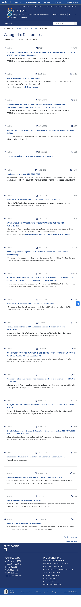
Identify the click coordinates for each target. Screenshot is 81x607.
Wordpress (55, 592)
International (37, 7)
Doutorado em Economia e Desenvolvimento (25, 523)
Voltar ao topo (71, 541)
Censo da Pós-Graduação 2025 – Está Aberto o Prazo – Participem (33, 200)
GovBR (4, 2)
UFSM (70, 592)
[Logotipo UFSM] (8, 13)
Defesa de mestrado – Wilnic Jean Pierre (23, 78)
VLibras (73, 14)
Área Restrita (72, 7)
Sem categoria (65, 234)
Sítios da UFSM (61, 7)
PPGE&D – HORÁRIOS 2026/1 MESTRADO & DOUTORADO (30, 156)
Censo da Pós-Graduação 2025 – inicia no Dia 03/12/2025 (30, 304)
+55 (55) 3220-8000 (13, 576)
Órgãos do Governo (72, 2)
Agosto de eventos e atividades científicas (24, 500)
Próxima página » (70, 537)
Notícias (35, 87)
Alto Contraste (60, 14)
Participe (47, 2)
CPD (75, 592)
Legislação (58, 2)
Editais (50, 234)
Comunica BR (17, 2)
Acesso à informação (33, 2)
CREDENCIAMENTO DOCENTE (36, 234)
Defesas (28, 87)
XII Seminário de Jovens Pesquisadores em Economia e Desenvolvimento (36, 457)
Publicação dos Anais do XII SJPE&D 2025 (23, 174)
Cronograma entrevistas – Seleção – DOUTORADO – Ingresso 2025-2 (35, 477)
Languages (25, 7)
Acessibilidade (49, 7)
